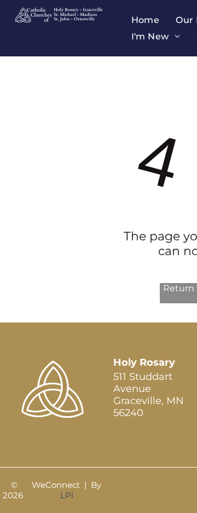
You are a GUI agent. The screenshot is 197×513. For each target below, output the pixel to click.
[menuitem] (145, 20)
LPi (66, 495)
